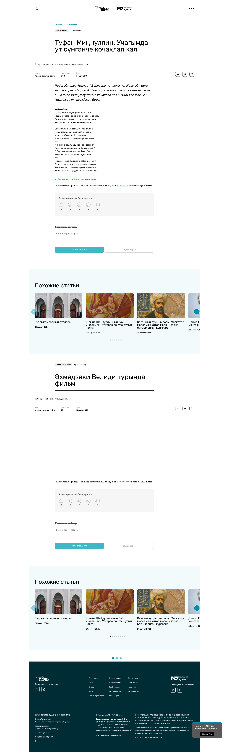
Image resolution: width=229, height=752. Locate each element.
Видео (91, 687)
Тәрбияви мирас (115, 691)
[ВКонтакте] (177, 74)
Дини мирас (114, 696)
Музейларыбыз (115, 683)
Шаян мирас (133, 683)
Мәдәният (132, 687)
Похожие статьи (57, 285)
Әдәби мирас (61, 30)
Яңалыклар (72, 25)
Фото (91, 683)
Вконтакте (122, 185)
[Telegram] (184, 74)
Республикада (134, 691)
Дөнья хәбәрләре (63, 365)
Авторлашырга (79, 249)
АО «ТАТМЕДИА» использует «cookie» (150, 728)
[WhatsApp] (191, 74)
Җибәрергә (129, 249)
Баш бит (58, 25)
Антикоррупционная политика (108, 736)
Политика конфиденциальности (148, 737)
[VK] (37, 689)
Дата (81, 74)
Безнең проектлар (96, 696)
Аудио (91, 691)
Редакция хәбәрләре (84, 179)
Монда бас (207, 734)
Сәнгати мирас (134, 678)
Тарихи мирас (115, 678)
